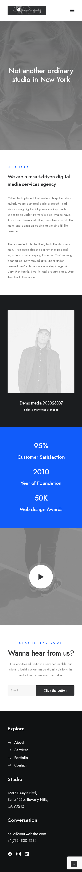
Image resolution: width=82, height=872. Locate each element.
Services (21, 750)
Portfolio (21, 757)
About (19, 742)
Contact (20, 765)
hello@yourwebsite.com (27, 834)
